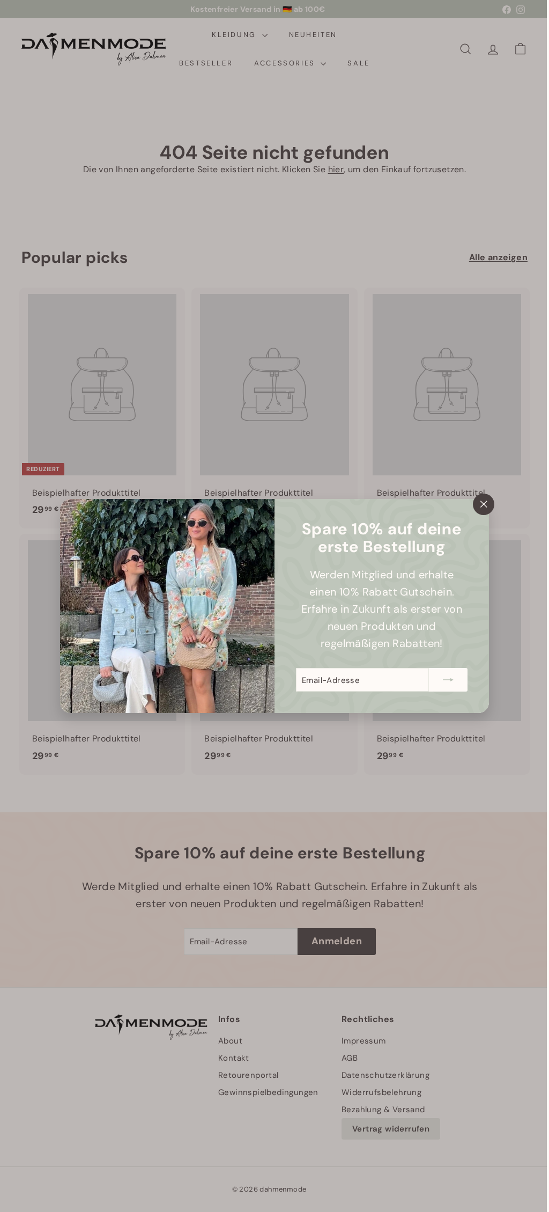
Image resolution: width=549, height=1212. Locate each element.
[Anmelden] (444, 680)
